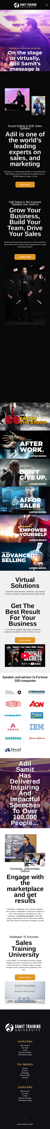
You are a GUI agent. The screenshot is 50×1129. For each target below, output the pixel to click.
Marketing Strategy (25, 1055)
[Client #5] (13, 715)
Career (25, 1050)
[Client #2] (37, 692)
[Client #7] (13, 727)
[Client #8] (37, 727)
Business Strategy (25, 1052)
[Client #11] (13, 749)
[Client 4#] (37, 704)
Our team (25, 1048)
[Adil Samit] (25, 4)
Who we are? (25, 1045)
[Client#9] (13, 738)
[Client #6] (37, 715)
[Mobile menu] (47, 5)
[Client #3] (13, 704)
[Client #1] (13, 692)
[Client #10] (37, 738)
